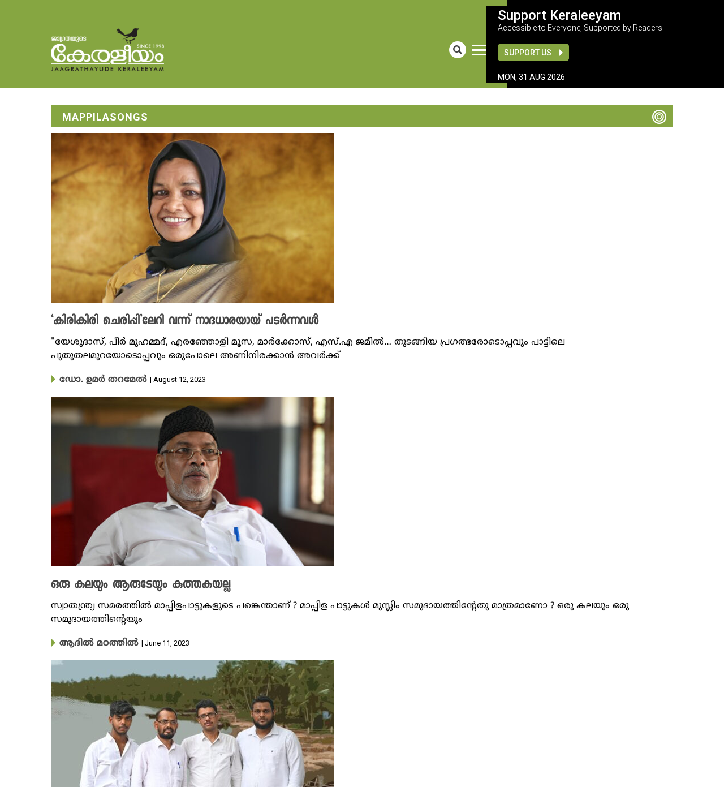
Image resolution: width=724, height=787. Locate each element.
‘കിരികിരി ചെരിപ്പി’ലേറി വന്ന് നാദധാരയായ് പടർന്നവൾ (166, 321)
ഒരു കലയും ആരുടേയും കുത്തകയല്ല (129, 584)
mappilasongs (105, 117)
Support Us (527, 52)
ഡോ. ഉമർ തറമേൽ (96, 379)
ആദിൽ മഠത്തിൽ (91, 641)
